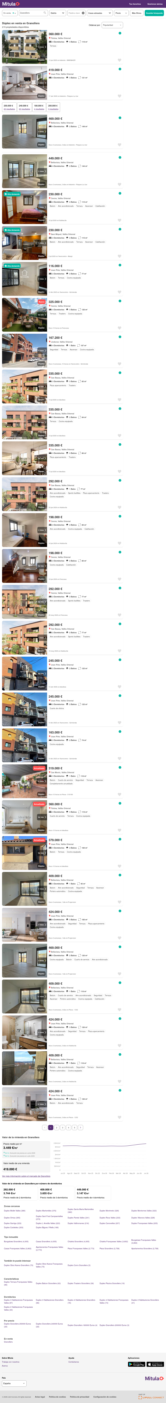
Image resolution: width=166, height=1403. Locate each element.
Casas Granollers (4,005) (46, 1241)
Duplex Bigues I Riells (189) (47, 1227)
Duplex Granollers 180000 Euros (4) (82, 1325)
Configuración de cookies (104, 1396)
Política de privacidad (79, 1396)
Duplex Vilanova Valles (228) (143, 1217)
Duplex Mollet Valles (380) (14, 1210)
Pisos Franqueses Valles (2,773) (81, 1248)
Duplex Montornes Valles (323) (144, 1210)
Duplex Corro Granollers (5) (79, 1265)
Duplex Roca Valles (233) (110, 1217)
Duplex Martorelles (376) (46, 1210)
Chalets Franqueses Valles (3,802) (114, 1241)
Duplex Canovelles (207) (110, 1223)
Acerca (5, 1365)
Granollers (8, 1341)
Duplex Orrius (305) (12, 1217)
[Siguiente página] (80, 1127)
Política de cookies (57, 1396)
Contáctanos (73, 1361)
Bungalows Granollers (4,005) (16, 1241)
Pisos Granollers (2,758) (110, 1248)
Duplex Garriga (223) (12, 1223)
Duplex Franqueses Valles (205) (144, 1223)
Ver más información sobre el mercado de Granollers (26, 1176)
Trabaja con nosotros (10, 1361)
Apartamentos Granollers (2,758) (144, 1248)
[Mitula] (11, 4)
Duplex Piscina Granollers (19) (112, 1283)
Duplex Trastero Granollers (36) (81, 1283)
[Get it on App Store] (155, 1364)
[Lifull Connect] (151, 1398)
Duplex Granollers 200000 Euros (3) (114, 1325)
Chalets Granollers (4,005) (78, 1241)
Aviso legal (40, 1396)
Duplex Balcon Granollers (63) (48, 1283)
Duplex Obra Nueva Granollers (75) (18, 1265)
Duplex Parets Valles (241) (78, 1217)
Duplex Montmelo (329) (109, 1210)
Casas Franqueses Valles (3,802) (17, 1248)
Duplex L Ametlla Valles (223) (48, 1223)
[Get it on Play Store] (137, 1364)
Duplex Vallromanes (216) (78, 1223)
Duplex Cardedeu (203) (13, 1227)
